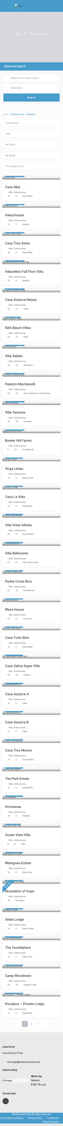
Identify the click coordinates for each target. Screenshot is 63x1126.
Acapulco (28, 365)
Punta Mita (27, 196)
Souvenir (28, 421)
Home (5, 114)
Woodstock (28, 449)
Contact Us (53, 1118)
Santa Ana (27, 956)
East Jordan (28, 928)
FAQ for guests (51, 1121)
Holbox (27, 675)
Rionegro (19, 900)
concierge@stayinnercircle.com (23, 1062)
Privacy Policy (35, 1118)
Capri (26, 308)
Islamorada (27, 478)
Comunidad (28, 534)
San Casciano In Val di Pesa (37, 393)
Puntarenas (29, 590)
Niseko (25, 224)
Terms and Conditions (11, 1118)
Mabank (35, 1080)
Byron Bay (27, 872)
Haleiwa (26, 816)
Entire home (20, 192)
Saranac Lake (30, 984)
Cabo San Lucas (30, 562)
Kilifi (26, 337)
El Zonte (27, 618)
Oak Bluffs (27, 787)
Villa (10, 192)
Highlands (27, 1013)
